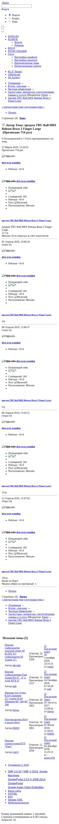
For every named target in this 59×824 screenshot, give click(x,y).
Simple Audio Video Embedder (26, 787)
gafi (14, 686)
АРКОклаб (14, 74)
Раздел (15, 18)
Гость (11, 54)
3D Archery (14, 77)
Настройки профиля (25, 57)
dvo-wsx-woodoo (11, 162)
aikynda (16, 665)
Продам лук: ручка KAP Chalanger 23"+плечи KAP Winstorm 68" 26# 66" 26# (16, 698)
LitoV (15, 752)
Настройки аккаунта (25, 60)
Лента (5, 2)
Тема (14, 21)
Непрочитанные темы (26, 63)
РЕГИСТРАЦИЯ (17, 51)
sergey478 (49, 757)
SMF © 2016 (30, 771)
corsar (50, 666)
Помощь (19, 45)
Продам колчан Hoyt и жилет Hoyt (16, 721)
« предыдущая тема (12, 107)
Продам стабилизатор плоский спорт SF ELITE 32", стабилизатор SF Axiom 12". (15, 652)
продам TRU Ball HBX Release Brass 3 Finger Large (26, 220)
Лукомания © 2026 (18, 765)
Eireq (44, 95)
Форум (15, 15)
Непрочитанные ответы (27, 66)
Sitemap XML (15, 799)
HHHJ (15, 728)
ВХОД (11, 48)
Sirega (15, 710)
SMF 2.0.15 (14, 771)
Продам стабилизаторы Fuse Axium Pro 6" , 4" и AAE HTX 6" (16, 676)
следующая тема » (34, 107)
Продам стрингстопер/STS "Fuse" (15, 743)
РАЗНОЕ (13, 39)
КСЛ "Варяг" (15, 71)
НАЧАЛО (13, 36)
